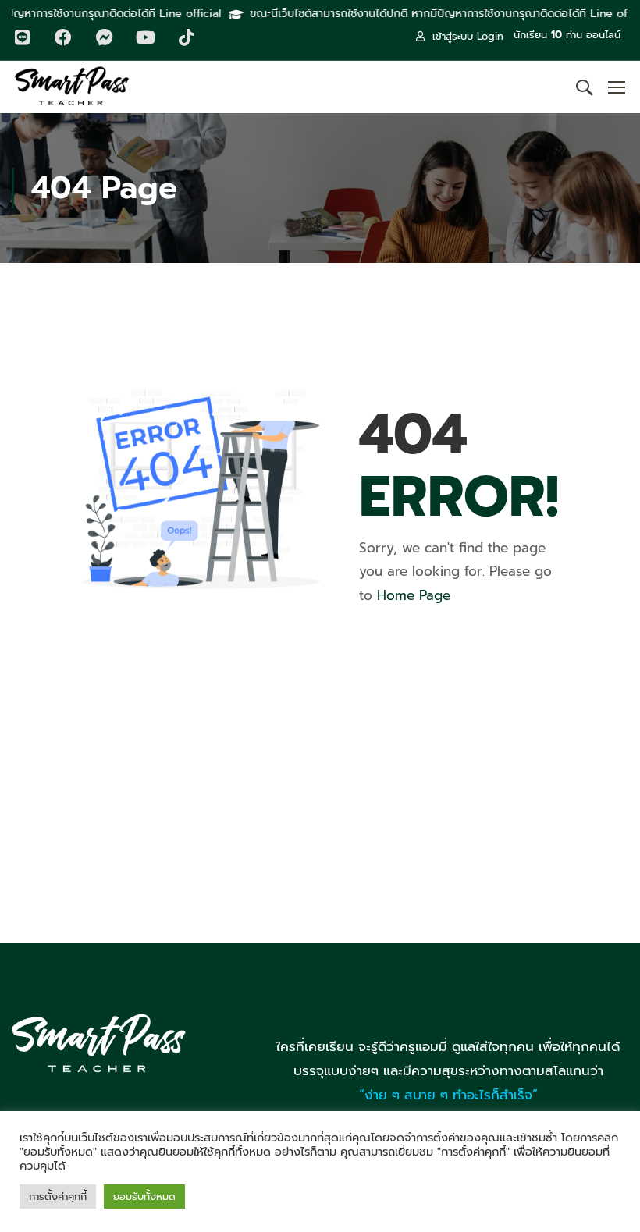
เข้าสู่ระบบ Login (467, 37)
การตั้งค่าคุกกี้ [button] (58, 1196)
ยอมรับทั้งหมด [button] (144, 1196)
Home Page (413, 595)
